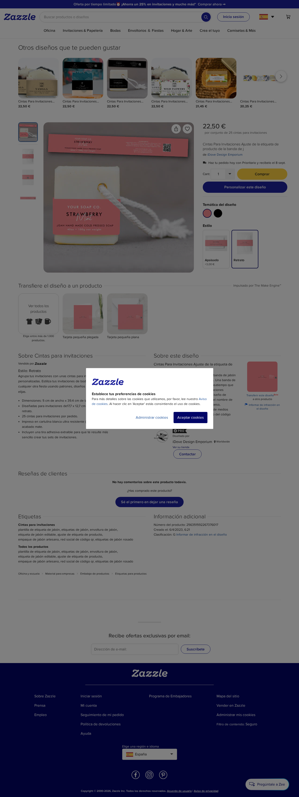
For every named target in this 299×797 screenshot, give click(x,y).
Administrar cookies (152, 417)
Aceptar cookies (190, 417)
